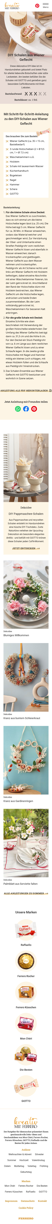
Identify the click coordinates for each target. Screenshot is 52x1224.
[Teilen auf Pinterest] (34, 409)
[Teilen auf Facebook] (26, 409)
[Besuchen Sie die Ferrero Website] (26, 1218)
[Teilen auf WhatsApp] (18, 409)
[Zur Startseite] (12, 5)
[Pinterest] (37, 6)
